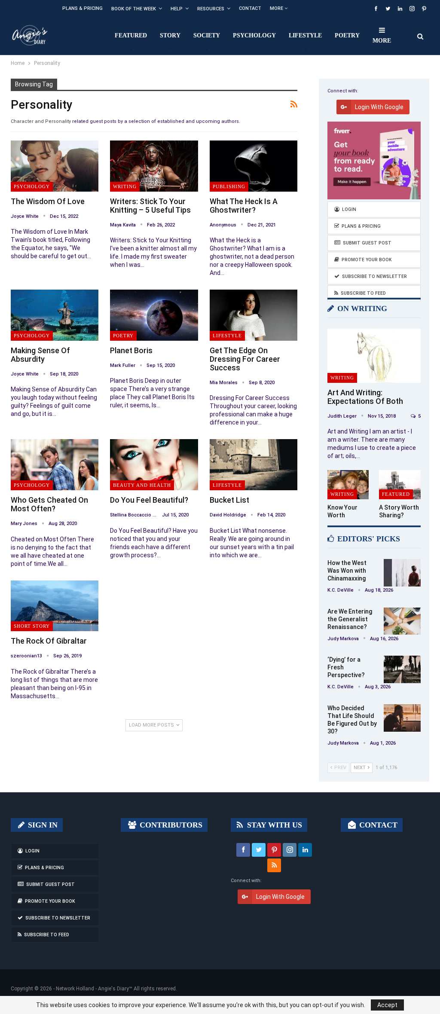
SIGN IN (42, 825)
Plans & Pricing (82, 8)
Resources (210, 9)
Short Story (32, 626)
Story (170, 35)
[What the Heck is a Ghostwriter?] (253, 165)
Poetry (347, 35)
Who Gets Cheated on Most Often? (49, 504)
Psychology (254, 35)
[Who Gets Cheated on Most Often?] (54, 464)
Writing (125, 186)
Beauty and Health (142, 485)
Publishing (229, 186)
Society (206, 35)
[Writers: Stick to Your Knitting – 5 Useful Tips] (154, 165)
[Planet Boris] (154, 315)
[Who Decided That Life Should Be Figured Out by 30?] (402, 718)
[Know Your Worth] (348, 484)
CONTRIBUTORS (170, 825)
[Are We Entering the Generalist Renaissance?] (402, 621)
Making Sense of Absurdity (40, 354)
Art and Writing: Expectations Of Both (365, 397)
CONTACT (377, 825)
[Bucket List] (253, 464)
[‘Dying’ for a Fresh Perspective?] (402, 669)
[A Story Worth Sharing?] (400, 484)
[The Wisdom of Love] (54, 165)
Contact (250, 8)
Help (177, 9)
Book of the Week (133, 9)
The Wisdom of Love (48, 201)
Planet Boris (131, 350)
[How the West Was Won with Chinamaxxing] (402, 572)
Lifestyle (305, 35)
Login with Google (379, 107)
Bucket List (229, 499)
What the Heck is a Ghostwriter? (244, 205)
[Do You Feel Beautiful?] (154, 464)
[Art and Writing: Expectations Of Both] (374, 356)
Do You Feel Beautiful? (149, 499)
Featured (131, 35)
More (277, 8)
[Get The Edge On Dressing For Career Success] (253, 315)
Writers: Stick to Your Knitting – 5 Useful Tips (150, 205)
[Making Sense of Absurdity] (54, 315)
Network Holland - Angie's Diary (92, 989)
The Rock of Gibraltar (49, 640)
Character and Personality (41, 121)
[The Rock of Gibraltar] (54, 605)
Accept (387, 1005)
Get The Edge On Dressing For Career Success (245, 359)
